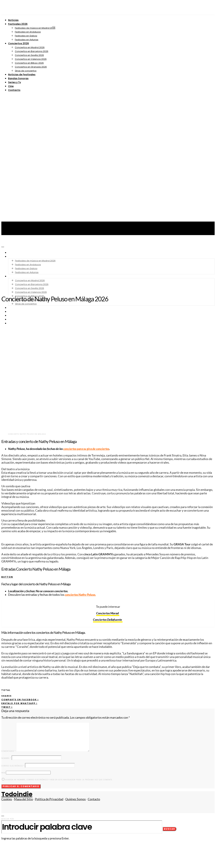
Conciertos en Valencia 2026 (31, 59)
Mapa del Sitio (23, 799)
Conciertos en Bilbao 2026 (29, 63)
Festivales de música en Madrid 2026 (35, 28)
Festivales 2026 (18, 24)
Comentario (8, 751)
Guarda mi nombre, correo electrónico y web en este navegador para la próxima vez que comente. (59, 779)
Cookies (6, 799)
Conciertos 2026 (18, 43)
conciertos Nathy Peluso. (80, 594)
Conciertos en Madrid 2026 (30, 47)
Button (7, 576)
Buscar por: (7, 819)
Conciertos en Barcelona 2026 (31, 51)
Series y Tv (14, 82)
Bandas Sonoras (18, 78)
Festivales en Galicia (26, 35)
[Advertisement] (108, 267)
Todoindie (16, 794)
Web (3, 773)
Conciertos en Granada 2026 (31, 66)
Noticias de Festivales (21, 74)
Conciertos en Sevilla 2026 (29, 55)
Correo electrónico (12, 766)
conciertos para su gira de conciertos (86, 449)
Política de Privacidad (49, 799)
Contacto (14, 90)
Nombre (6, 758)
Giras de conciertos (25, 70)
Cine (11, 86)
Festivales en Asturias (26, 39)
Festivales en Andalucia (28, 31)
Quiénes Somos (75, 799)
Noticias (13, 20)
